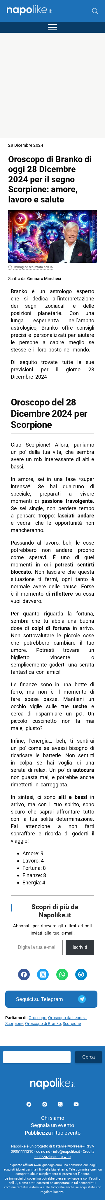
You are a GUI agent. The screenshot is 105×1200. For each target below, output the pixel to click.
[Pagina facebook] (29, 1105)
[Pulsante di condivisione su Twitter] (43, 974)
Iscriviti (80, 947)
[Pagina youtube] (76, 1105)
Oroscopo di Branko (43, 1023)
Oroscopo (37, 1017)
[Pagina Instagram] (45, 1105)
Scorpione (72, 1023)
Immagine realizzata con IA (33, 267)
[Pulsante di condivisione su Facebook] (24, 974)
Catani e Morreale (68, 1146)
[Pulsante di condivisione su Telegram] (81, 974)
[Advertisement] (52, 85)
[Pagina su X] (61, 1105)
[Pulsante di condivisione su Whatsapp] (62, 974)
